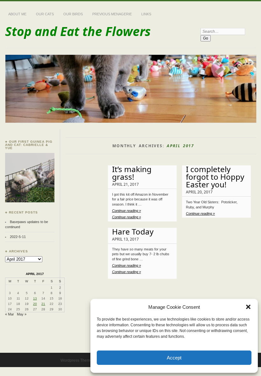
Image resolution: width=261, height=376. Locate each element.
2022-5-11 (18, 237)
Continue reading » (126, 211)
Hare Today (132, 231)
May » (21, 314)
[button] (248, 307)
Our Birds (73, 14)
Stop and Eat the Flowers (78, 31)
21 (43, 304)
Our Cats (45, 14)
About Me (17, 14)
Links (146, 14)
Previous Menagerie (112, 14)
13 (35, 298)
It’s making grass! (132, 173)
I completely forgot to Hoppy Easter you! (215, 177)
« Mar (9, 314)
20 (35, 304)
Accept (174, 357)
